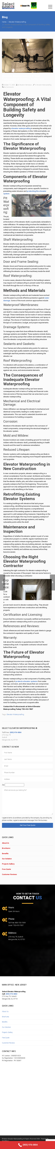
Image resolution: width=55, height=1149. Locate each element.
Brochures (6, 848)
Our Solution (7, 859)
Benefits (5, 854)
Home (4, 22)
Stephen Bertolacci (25, 85)
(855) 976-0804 (15, 732)
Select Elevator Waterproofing (13, 1139)
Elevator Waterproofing (17, 22)
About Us (5, 843)
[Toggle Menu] (50, 7)
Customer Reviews (9, 874)
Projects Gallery (8, 864)
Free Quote (6, 869)
